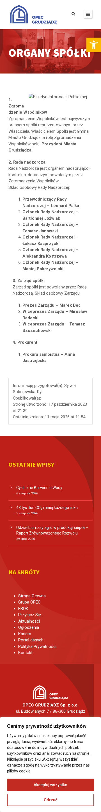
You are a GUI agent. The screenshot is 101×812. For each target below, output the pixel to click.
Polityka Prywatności (37, 646)
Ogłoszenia (28, 627)
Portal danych (30, 640)
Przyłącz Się (29, 614)
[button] (93, 45)
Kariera (24, 633)
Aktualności (29, 621)
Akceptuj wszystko (50, 785)
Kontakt (25, 652)
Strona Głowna (32, 595)
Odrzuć (50, 800)
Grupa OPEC (29, 602)
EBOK (23, 608)
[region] (50, 764)
